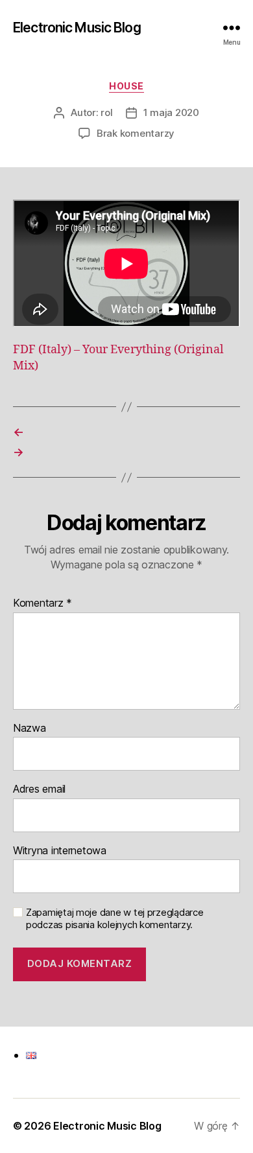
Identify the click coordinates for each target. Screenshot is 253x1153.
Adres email (39, 789)
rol (106, 112)
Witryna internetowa (59, 851)
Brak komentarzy (136, 133)
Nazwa (29, 728)
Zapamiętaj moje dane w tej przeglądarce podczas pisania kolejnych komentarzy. (114, 919)
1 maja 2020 (171, 112)
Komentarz (42, 603)
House (126, 85)
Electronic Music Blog (77, 27)
